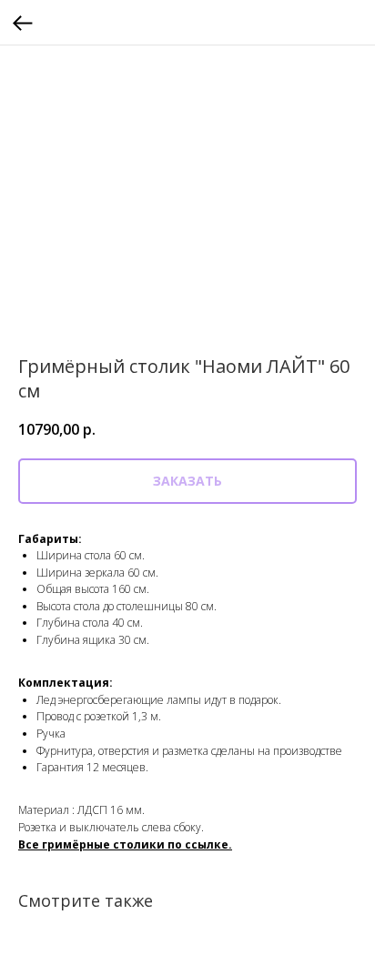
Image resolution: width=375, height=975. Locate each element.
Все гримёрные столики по (101, 844)
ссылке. (208, 844)
